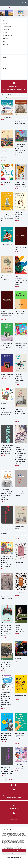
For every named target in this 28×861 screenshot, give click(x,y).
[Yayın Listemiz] (14, 83)
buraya (16, 848)
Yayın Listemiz (14, 87)
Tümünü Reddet (14, 854)
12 (19, 779)
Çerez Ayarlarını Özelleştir (14, 857)
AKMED (4, 57)
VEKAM (4, 68)
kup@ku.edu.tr (14, 808)
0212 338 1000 (14, 819)
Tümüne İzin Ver (14, 850)
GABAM (4, 74)
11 (17, 779)
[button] (8, 15)
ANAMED (5, 63)
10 (15, 779)
